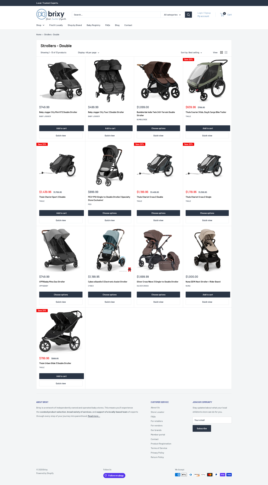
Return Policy (157, 457)
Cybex (91, 286)
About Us (155, 407)
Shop (38, 25)
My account (203, 16)
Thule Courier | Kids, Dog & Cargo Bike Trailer (206, 112)
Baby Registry (93, 25)
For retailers (157, 421)
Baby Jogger (45, 116)
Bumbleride (142, 119)
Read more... (94, 416)
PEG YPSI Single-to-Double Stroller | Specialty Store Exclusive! (109, 198)
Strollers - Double (51, 34)
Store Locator (157, 412)
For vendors (156, 425)
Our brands (156, 430)
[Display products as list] (226, 52)
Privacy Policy (157, 452)
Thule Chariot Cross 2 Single (198, 197)
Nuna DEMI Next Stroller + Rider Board (203, 281)
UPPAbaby (43, 286)
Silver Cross (143, 286)
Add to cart (61, 128)
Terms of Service (159, 448)
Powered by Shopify (45, 473)
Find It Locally (56, 25)
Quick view (61, 135)
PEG (89, 204)
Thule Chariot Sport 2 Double (52, 197)
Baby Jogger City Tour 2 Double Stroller (106, 112)
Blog (117, 25)
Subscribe (202, 428)
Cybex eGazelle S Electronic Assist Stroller (107, 281)
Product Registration (161, 443)
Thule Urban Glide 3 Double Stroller (55, 363)
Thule (188, 116)
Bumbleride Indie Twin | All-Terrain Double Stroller (156, 114)
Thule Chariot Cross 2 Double (150, 197)
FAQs (107, 25)
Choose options (158, 128)
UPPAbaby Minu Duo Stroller (52, 281)
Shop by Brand (75, 25)
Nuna (188, 286)
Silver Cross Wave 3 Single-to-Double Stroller (157, 281)
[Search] (188, 15)
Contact (128, 25)
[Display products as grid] (221, 52)
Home (38, 34)
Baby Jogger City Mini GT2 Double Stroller (58, 112)
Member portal (158, 434)
